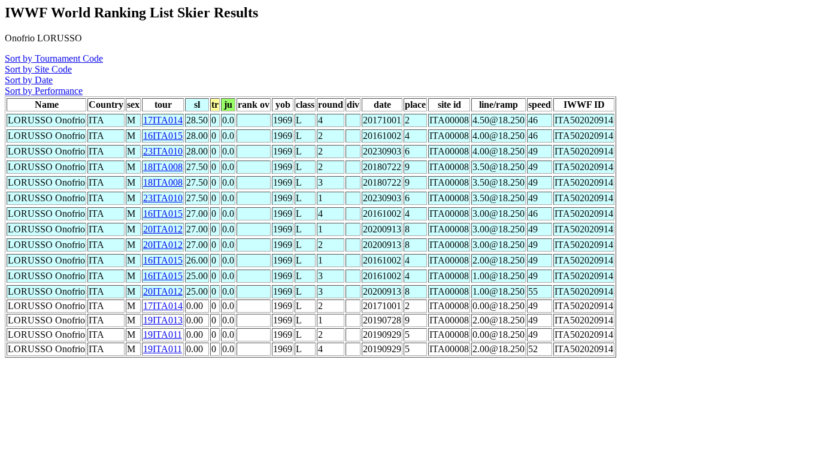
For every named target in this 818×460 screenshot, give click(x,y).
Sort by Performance (44, 91)
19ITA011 (162, 334)
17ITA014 (163, 120)
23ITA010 (163, 151)
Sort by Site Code (38, 69)
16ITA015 (163, 136)
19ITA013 (163, 320)
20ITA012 (163, 229)
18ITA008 (163, 167)
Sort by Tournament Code (54, 58)
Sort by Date (29, 80)
